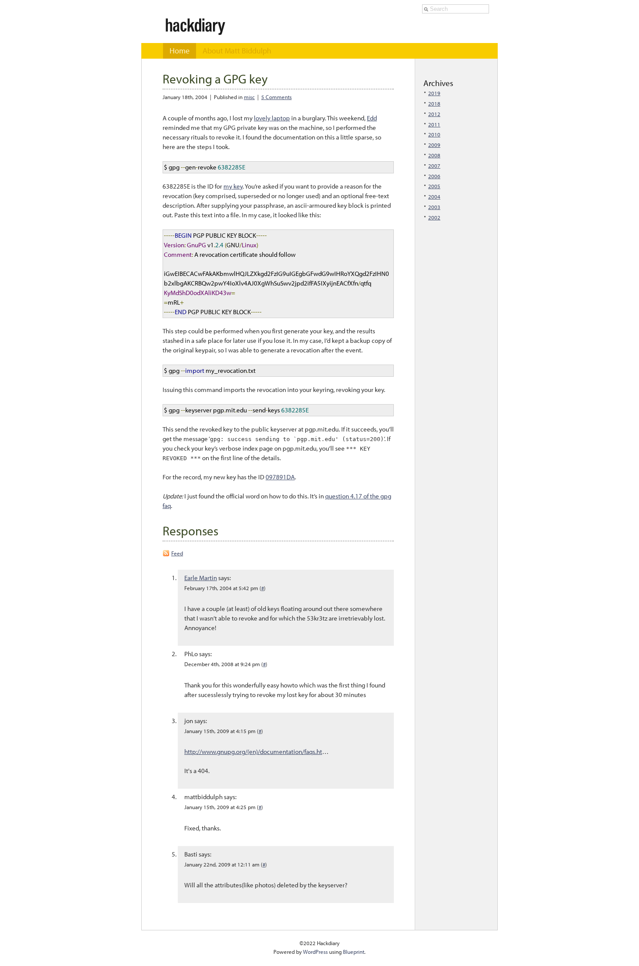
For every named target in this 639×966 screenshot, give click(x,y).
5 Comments (276, 96)
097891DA (280, 477)
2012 (434, 113)
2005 (434, 186)
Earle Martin (200, 578)
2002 (434, 217)
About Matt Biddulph (237, 51)
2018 (434, 103)
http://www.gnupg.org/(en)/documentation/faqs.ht (253, 751)
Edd (372, 118)
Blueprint (353, 951)
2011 (434, 124)
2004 (434, 196)
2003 (434, 206)
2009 (434, 144)
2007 (434, 165)
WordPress (315, 951)
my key (233, 186)
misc (249, 96)
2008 (434, 155)
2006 (434, 176)
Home (180, 51)
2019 (434, 93)
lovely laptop (272, 118)
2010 (434, 134)
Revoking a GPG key (215, 78)
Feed (177, 553)
